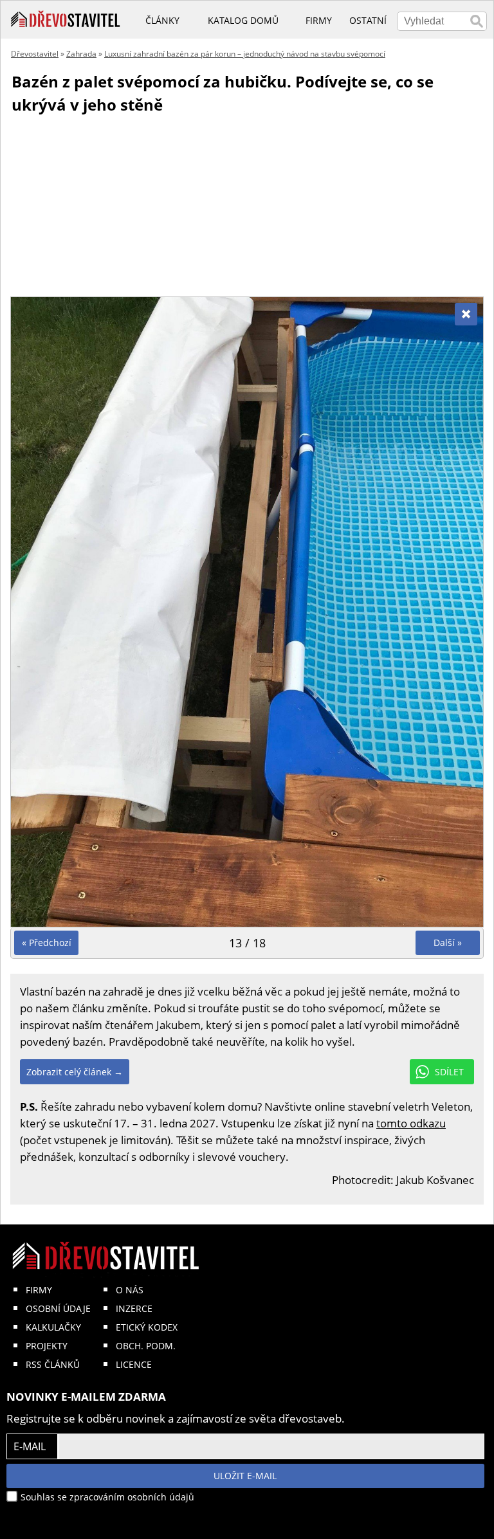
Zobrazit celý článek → (74, 1072)
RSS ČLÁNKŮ (53, 1364)
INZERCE (134, 1308)
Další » (448, 942)
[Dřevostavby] (65, 19)
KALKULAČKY (53, 1327)
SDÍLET (449, 1072)
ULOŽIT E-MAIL (245, 1476)
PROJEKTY (47, 1346)
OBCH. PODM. (146, 1346)
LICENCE (134, 1364)
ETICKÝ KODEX (147, 1327)
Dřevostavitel (35, 53)
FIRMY (39, 1290)
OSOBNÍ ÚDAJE (58, 1308)
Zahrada (81, 53)
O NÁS (129, 1290)
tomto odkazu (411, 1123)
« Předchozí (46, 942)
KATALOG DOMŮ (243, 20)
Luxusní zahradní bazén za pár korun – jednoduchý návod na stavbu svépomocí (244, 53)
